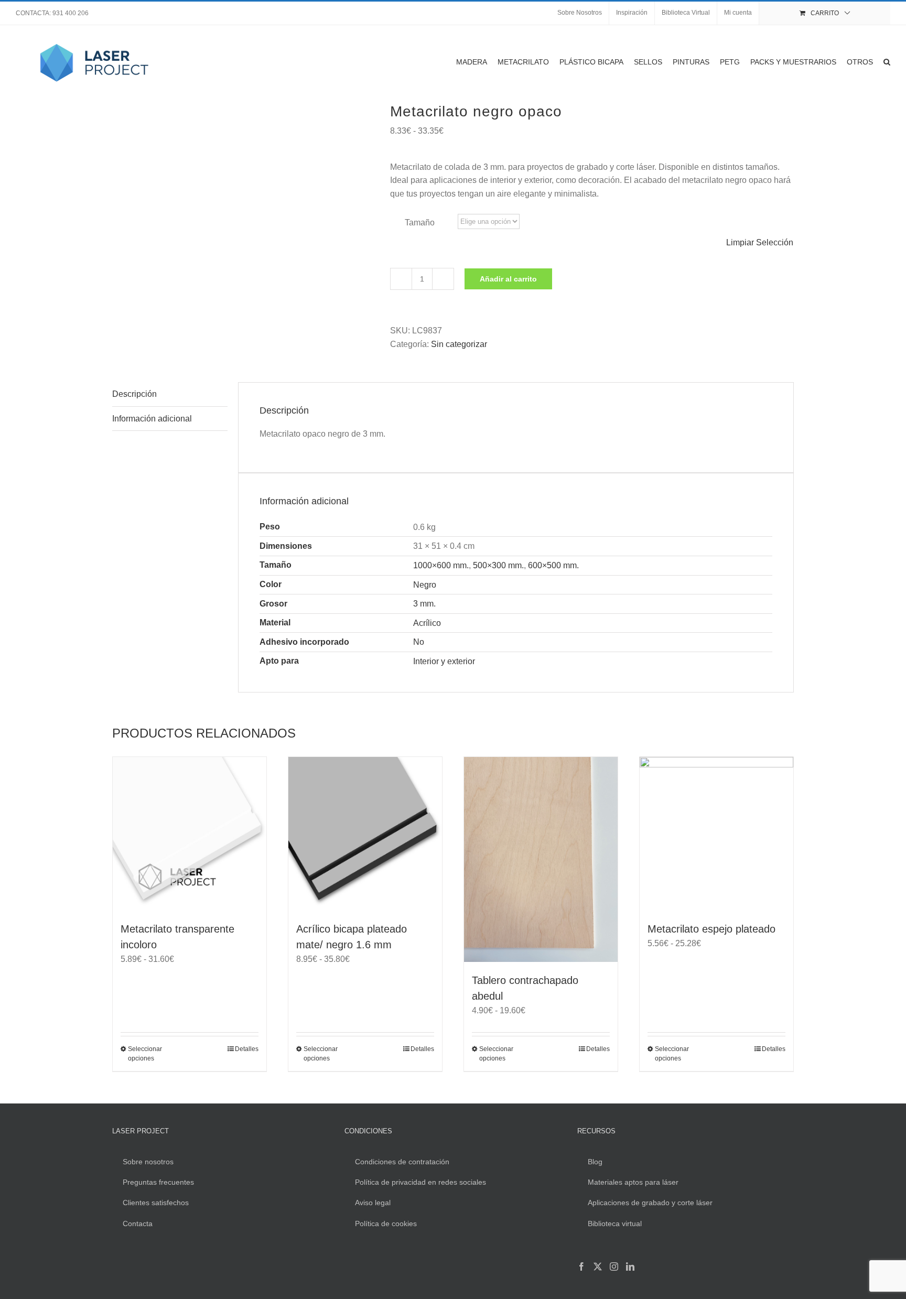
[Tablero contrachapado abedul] (541, 859)
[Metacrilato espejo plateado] (716, 834)
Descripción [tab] (134, 393)
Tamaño (420, 222)
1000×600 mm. (441, 565)
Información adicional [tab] (152, 418)
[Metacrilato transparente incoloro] (189, 834)
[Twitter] (598, 1266)
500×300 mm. (498, 565)
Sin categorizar (459, 344)
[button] (886, 62)
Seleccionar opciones (145, 1053)
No (418, 641)
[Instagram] (614, 1266)
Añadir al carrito (508, 279)
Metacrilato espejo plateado (711, 929)
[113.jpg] (243, 190)
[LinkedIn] (630, 1266)
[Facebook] (581, 1266)
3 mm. (424, 603)
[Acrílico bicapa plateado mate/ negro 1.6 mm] (365, 834)
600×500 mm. (553, 565)
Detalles (246, 1049)
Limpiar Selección (759, 242)
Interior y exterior (444, 661)
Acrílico (427, 623)
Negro (424, 584)
